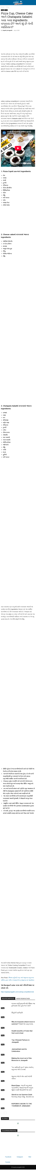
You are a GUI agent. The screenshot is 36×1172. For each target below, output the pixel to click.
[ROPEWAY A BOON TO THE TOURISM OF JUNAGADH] (6, 1106)
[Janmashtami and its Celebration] (6, 1052)
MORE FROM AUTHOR (23, 998)
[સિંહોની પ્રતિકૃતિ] (6, 1015)
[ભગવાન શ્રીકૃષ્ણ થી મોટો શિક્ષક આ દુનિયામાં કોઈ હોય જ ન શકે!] (6, 1005)
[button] (33, 2)
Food (6, 10)
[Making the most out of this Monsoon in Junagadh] (6, 1060)
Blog (7, 7)
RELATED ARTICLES (8, 998)
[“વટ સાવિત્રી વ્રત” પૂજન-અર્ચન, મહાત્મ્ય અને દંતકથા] (6, 1069)
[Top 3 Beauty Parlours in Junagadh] (6, 1042)
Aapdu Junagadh (7, 30)
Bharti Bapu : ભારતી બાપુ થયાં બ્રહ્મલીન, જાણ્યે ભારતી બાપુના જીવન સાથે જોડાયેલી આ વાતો (22, 1088)
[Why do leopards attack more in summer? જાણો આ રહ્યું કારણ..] (6, 1025)
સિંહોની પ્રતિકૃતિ (17, 1013)
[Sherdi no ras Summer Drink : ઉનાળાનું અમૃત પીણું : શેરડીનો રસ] (6, 1097)
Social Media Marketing (9, 1130)
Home (2, 7)
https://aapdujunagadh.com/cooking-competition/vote (17, 992)
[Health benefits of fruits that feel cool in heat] (6, 1033)
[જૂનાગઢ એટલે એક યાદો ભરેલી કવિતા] (6, 1078)
